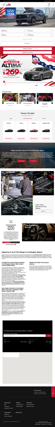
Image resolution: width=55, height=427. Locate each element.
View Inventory (10, 106)
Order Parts (33, 161)
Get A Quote (45, 105)
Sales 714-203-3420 (39, 392)
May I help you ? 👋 (49, 417)
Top (53, 393)
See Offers (27, 106)
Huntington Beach (38, 254)
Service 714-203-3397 (40, 393)
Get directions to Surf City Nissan (10, 333)
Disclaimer (52, 86)
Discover (14, 211)
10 (52, 69)
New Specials (21, 161)
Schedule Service (15, 191)
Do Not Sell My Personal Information (43, 422)
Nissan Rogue (5, 310)
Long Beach (12, 276)
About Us (43, 211)
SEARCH (27, 43)
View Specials (7, 242)
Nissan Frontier (19, 308)
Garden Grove (46, 254)
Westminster (7, 276)
